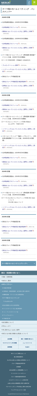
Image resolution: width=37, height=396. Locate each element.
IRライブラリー (7, 284)
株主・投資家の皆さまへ (10, 273)
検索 (29, 2)
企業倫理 (18, 366)
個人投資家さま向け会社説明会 (11, 305)
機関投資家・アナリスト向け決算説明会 (13, 294)
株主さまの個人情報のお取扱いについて (15, 333)
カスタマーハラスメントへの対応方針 (18, 380)
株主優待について (8, 322)
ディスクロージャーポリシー (18, 373)
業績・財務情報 (7, 277)
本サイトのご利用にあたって (18, 353)
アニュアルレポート (8, 315)
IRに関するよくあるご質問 (10, 330)
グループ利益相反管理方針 (18, 363)
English (27, 347)
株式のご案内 (6, 280)
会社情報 (9, 339)
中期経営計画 (6, 318)
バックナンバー (9, 301)
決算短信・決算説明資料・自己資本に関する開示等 (16, 291)
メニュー (34, 2)
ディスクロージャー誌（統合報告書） (13, 308)
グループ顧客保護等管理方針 (18, 376)
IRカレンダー (6, 326)
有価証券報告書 (7, 288)
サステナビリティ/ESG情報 (10, 343)
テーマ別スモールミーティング (11, 298)
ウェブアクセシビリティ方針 (18, 390)
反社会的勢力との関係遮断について (18, 370)
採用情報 (9, 347)
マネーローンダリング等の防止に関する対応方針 (18, 386)
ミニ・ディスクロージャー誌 (10, 312)
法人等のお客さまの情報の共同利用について (18, 360)
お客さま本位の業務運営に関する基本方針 (18, 383)
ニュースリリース (27, 343)
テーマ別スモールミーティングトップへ (15, 263)
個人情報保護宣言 (18, 356)
